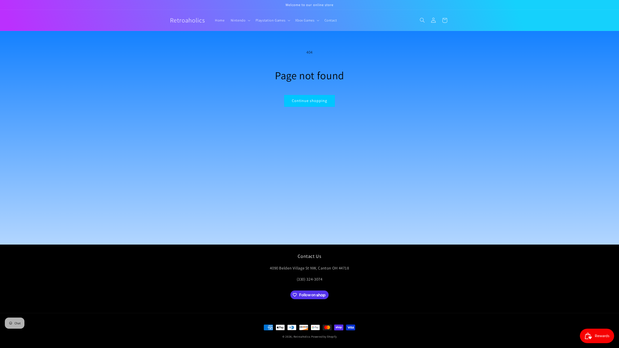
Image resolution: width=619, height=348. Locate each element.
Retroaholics (302, 336)
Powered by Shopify (324, 336)
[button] (240, 20)
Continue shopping (309, 100)
